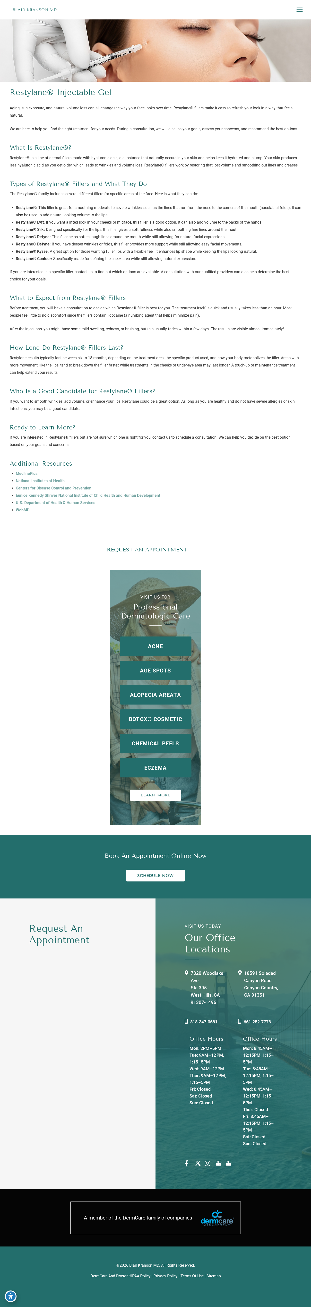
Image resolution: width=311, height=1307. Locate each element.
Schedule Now (155, 875)
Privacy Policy (165, 1276)
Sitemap (214, 1276)
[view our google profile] (219, 1163)
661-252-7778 (257, 1021)
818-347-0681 (203, 1021)
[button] (155, 646)
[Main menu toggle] (299, 10)
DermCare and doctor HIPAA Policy (120, 1276)
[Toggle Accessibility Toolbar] (11, 1296)
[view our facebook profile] (189, 1163)
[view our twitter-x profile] (199, 1163)
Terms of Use (192, 1276)
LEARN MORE (155, 795)
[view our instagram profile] (209, 1163)
